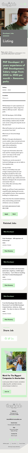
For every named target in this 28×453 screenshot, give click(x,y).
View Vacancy (9, 251)
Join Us (7, 391)
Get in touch (14, 435)
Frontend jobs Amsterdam (14, 424)
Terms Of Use (14, 431)
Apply (6, 214)
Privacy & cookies (14, 429)
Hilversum (5, 98)
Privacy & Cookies (22, 443)
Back (14, 214)
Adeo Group (18, 446)
